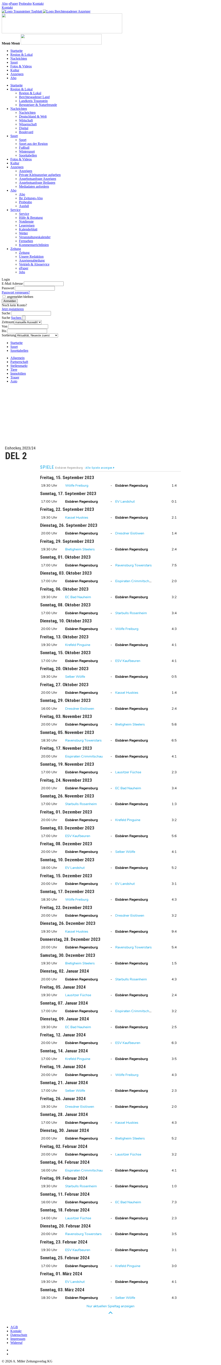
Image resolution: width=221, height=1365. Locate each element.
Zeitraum (8, 322)
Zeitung (15, 249)
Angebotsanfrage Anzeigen (37, 179)
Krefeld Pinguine (77, 645)
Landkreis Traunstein (33, 101)
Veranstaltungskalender (35, 237)
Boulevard (26, 132)
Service (15, 210)
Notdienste (26, 221)
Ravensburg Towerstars (133, 565)
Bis (4, 331)
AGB (14, 1327)
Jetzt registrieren (13, 309)
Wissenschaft (28, 124)
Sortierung (9, 335)
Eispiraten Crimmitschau (134, 581)
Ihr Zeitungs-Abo (31, 198)
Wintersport (27, 151)
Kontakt (38, 3)
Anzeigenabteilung (32, 260)
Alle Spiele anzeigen (99, 467)
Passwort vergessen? (16, 292)
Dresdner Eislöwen (129, 533)
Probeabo (25, 3)
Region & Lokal (21, 54)
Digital (23, 128)
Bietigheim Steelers (80, 549)
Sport (14, 62)
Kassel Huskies (76, 517)
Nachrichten (18, 58)
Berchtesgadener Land (34, 97)
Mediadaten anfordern (34, 186)
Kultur (14, 70)
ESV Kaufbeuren (127, 661)
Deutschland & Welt (33, 116)
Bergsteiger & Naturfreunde (38, 105)
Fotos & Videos (21, 66)
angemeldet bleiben (20, 297)
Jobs (22, 272)
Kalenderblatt (28, 229)
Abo (5, 3)
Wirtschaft (26, 120)
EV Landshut (125, 501)
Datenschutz (18, 1335)
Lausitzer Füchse (128, 772)
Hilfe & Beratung (31, 217)
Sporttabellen (28, 155)
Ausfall (24, 206)
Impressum (17, 1339)
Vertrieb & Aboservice (34, 264)
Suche (6, 313)
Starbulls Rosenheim (131, 613)
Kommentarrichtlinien (34, 245)
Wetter (23, 233)
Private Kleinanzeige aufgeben (40, 175)
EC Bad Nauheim (78, 597)
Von (4, 326)
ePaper (13, 3)
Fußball (24, 147)
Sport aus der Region (33, 143)
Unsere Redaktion (31, 256)
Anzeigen (17, 74)
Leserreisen (27, 225)
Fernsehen (26, 241)
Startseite (16, 51)
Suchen (16, 318)
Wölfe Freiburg (76, 485)
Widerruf (16, 1342)
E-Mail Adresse (12, 283)
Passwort (8, 288)
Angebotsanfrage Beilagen (37, 182)
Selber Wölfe (75, 676)
